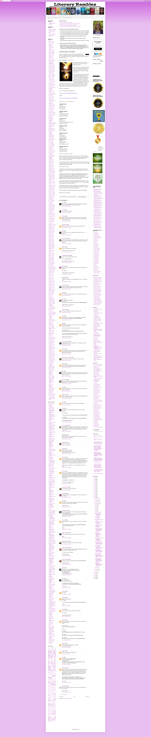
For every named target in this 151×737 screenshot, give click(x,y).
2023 (95, 482)
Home (48, 15)
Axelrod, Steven (52, 51)
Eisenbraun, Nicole (52, 129)
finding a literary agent (101, 148)
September (97, 503)
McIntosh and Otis (52, 531)
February (96, 569)
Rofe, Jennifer (51, 291)
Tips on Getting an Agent (98, 302)
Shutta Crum (50, 711)
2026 (95, 478)
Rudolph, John (51, 298)
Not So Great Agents (97, 291)
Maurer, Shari (51, 233)
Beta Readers (50, 664)
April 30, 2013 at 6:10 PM (66, 564)
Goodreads (71, 60)
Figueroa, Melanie (52, 139)
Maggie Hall (96, 263)
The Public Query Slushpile (97, 352)
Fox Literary (51, 466)
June (96, 507)
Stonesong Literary (52, 584)
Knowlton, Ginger (52, 206)
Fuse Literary (51, 469)
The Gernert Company (51, 600)
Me (52, 693)
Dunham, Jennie (52, 124)
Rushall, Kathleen (52, 300)
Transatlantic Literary (51, 614)
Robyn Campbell (65, 425)
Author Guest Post (52, 662)
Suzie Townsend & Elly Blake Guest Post (98, 190)
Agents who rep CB (52, 29)
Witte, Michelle (51, 389)
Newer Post (62, 696)
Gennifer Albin (96, 245)
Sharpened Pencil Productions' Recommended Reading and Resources (98, 347)
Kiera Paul (64, 457)
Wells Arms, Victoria (51, 374)
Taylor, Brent (51, 343)
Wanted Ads (52, 716)
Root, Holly (51, 294)
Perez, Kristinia (51, 271)
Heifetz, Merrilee (52, 175)
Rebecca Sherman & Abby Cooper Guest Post (98, 198)
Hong (63, 387)
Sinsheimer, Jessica (51, 317)
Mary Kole (95, 266)
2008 (95, 578)
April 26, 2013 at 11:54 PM (66, 360)
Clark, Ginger (51, 98)
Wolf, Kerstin (51, 390)
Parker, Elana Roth (52, 268)
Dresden (50, 447)
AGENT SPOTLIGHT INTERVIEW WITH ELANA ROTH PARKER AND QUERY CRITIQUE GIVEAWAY (98, 454)
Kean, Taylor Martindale (51, 199)
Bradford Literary (52, 426)
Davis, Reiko (51, 111)
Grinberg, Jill (51, 163)
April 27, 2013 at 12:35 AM (66, 367)
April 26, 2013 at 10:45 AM (66, 227)
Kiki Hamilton (96, 257)
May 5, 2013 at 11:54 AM (66, 647)
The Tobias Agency (52, 608)
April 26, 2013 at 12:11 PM (66, 274)
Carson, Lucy (51, 83)
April (96, 510)
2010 (95, 575)
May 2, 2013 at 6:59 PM (66, 616)
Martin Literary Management (51, 529)
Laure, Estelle (51, 214)
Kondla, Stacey (51, 208)
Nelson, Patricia (51, 254)
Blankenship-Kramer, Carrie (51, 63)
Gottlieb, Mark (51, 156)
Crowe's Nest (96, 381)
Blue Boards (96, 311)
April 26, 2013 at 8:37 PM (66, 319)
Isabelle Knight (50, 685)
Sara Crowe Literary (51, 564)
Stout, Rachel (51, 339)
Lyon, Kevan (51, 223)
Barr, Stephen (51, 53)
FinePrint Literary (97, 390)
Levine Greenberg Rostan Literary (52, 512)
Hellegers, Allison (52, 176)
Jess (63, 202)
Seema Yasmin (53, 709)
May (96, 509)
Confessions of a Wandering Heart (97, 380)
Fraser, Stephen (51, 144)
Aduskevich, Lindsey (51, 46)
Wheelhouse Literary (51, 638)
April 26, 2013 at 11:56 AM (66, 262)
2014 (95, 496)
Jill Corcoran (96, 397)
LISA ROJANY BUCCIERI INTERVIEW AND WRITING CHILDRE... (98, 534)
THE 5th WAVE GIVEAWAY (97, 517)
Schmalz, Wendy (52, 307)
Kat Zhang (95, 253)
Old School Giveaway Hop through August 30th (68, 25)
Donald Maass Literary (51, 446)
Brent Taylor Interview (97, 217)
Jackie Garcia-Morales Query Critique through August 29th (70, 23)
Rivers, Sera (51, 286)
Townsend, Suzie (52, 351)
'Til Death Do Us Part (97, 462)
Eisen (63, 315)
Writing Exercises (97, 304)
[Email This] (80, 196)
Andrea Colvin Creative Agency (52, 415)
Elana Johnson (96, 240)
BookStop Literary (52, 424)
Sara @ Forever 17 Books (66, 357)
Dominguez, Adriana (51, 120)
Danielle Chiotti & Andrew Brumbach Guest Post (98, 203)
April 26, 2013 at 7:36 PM (66, 312)
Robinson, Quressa (52, 287)
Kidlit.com (95, 321)
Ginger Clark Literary (51, 476)
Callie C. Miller (54, 671)
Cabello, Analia (51, 79)
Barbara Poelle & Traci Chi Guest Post (98, 196)
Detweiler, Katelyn (52, 113)
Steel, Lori (50, 335)
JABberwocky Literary (51, 492)
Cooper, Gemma (52, 104)
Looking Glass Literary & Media (52, 518)
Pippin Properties (52, 548)
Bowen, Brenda (51, 67)
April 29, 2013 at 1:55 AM (66, 506)
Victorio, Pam (51, 361)
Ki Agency (50, 507)
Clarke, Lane (51, 99)
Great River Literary (52, 477)
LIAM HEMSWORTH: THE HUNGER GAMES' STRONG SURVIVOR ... (98, 560)
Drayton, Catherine (52, 123)
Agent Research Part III (98, 281)
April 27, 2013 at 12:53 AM (66, 383)
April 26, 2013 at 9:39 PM (66, 345)
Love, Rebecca (51, 219)
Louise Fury (96, 402)
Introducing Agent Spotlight (52, 24)
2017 (95, 491)
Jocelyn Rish (64, 379)
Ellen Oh (95, 241)
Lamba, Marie (51, 210)
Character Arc (96, 285)
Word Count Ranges (97, 303)
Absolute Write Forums (98, 309)
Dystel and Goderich (51, 453)
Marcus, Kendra (51, 231)
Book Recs (54, 669)
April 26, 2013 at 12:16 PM (66, 281)
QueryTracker (96, 339)
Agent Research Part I (97, 278)
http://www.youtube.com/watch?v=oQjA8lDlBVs (68, 97)
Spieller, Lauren (51, 333)
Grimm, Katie (51, 162)
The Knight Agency (52, 601)
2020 (95, 487)
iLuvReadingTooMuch (66, 255)
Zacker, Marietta (52, 397)
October (96, 501)
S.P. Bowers (64, 285)
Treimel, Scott (51, 352)
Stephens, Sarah (52, 337)
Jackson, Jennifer (52, 194)
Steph (63, 408)
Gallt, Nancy (51, 148)
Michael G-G (64, 442)
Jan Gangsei (50, 686)
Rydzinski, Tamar (52, 302)
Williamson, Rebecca (51, 386)
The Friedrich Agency (51, 596)
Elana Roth (96, 388)
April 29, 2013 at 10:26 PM (66, 537)
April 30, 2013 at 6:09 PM (66, 555)
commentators (99, 431)
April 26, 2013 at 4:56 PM (66, 306)
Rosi (63, 371)
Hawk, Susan (51, 174)
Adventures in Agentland (98, 364)
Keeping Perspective (97, 289)
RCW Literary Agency (51, 550)
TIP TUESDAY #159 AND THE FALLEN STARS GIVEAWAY (99, 543)
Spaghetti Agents (97, 296)
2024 (95, 481)
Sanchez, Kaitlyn (52, 303)
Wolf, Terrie (51, 393)
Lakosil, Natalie (51, 209)
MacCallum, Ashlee (52, 224)
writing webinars (100, 146)
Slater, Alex (51, 321)
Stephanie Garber (65, 541)
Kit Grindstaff (96, 258)
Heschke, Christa (52, 186)
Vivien (63, 298)
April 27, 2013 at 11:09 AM (66, 431)
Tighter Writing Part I (97, 298)
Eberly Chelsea (51, 128)
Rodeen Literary (51, 555)
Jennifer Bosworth (97, 248)
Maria (63, 500)
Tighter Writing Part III (97, 300)
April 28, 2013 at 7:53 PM (66, 497)
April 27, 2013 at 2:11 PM (66, 445)
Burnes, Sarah (51, 78)
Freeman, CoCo (51, 145)
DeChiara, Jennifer (52, 112)
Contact (97, 15)
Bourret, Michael (52, 66)
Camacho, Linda (52, 80)
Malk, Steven (51, 228)
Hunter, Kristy (51, 190)
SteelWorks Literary (51, 577)
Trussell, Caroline (52, 353)
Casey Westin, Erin (52, 84)
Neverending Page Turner (98, 407)
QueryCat (95, 338)
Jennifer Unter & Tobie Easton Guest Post (97, 201)
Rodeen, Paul (51, 289)
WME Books (51, 630)
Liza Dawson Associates (51, 516)
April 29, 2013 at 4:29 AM (66, 516)
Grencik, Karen (51, 161)
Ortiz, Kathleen (51, 263)
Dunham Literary (52, 449)
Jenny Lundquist (96, 250)
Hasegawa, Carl (51, 170)
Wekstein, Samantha (50, 372)
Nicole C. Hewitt (53, 697)
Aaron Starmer (54, 647)
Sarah (63, 292)
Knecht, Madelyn (52, 205)
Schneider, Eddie (52, 308)
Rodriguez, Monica (52, 290)
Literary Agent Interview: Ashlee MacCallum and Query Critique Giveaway (98, 442)
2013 (95, 497)
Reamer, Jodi (51, 277)
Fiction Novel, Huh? (97, 287)
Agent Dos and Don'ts (97, 277)
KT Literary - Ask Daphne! (98, 401)
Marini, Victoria (51, 232)
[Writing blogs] (98, 144)
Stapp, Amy (51, 334)
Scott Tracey (96, 270)
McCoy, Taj (51, 237)
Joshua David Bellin (65, 341)
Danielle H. (64, 394)
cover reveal (49, 721)
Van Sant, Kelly (51, 360)
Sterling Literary (51, 578)
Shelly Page (50, 710)
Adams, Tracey (51, 42)
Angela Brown (64, 224)
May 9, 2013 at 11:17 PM (66, 692)
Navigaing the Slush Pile (98, 405)
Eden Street (51, 457)
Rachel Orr (54, 701)
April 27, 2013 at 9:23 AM (66, 398)
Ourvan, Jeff (51, 266)
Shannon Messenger (97, 271)
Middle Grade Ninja (97, 326)
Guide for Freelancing (97, 319)
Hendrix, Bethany (52, 178)
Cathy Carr (51, 673)
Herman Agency (51, 481)
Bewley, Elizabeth (52, 60)
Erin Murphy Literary (51, 459)
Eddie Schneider (96, 385)
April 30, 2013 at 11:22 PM (66, 594)
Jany (63, 657)
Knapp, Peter (51, 204)
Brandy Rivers (96, 233)
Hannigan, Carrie (52, 168)
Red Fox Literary (52, 552)
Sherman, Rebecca (52, 312)
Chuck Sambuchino (97, 236)
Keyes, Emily (51, 201)
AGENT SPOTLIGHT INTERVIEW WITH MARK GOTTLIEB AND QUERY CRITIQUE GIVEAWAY (98, 459)
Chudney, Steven (52, 94)
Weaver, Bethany (52, 366)
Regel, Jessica (51, 278)
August (96, 504)
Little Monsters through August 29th (66, 22)
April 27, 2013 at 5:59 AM (66, 391)
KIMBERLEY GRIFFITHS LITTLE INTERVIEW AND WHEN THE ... (99, 564)
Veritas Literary (51, 626)
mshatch (63, 209)
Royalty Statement (97, 295)
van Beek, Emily (52, 356)
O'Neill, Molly (51, 259)
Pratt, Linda (51, 273)
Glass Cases (96, 393)
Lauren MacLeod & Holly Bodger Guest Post (98, 215)
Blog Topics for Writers (98, 283)
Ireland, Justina (51, 191)
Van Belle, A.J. (51, 357)
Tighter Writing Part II (97, 299)
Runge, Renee (51, 299)
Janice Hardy (96, 246)
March (96, 567)
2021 (95, 485)
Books (55, 670)
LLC (49, 509)
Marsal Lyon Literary (51, 527)
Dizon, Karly (51, 116)
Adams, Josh (51, 41)
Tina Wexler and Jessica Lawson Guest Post (98, 213)
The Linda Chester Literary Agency (52, 603)
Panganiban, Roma (52, 267)
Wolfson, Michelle (52, 394)
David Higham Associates (51, 442)
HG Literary (51, 478)
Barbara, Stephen (52, 52)
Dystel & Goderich (97, 384)
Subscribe (97, 48)
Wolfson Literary (52, 639)
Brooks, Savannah (52, 75)
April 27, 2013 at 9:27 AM (66, 404)
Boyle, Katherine (52, 70)
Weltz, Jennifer (51, 377)
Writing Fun (51, 642)
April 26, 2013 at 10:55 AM (66, 243)
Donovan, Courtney (52, 122)
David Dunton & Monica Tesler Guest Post (98, 207)
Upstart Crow (51, 624)
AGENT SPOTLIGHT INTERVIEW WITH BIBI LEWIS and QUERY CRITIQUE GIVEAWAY (98, 466)
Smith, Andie (51, 324)
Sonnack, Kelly (51, 330)
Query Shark (96, 337)
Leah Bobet (96, 261)
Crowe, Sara (51, 107)
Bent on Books (96, 372)
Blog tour (50, 665)
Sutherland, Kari (52, 341)
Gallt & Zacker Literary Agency (51, 471)
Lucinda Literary (51, 519)
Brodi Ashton (50, 671)
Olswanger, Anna (52, 262)
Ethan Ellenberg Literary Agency (51, 461)
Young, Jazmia (51, 395)
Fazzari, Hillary (51, 135)
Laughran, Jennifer (52, 213)
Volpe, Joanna (51, 362)
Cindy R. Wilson (65, 238)
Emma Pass (96, 242)
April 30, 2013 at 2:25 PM (66, 544)
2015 (95, 494)
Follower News (92, 15)
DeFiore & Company (50, 444)
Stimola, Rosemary (52, 338)
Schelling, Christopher (51, 305)
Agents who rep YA (52, 34)
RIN (62, 323)
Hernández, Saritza (52, 185)
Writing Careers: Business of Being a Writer (98, 357)
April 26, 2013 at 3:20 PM (66, 295)
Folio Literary (51, 465)
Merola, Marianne (52, 245)
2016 (95, 493)
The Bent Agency (52, 590)
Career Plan (50, 672)
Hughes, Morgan (52, 187)
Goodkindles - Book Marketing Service (97, 317)
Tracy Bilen (49, 714)
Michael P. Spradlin (51, 696)
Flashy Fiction (51, 464)
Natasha (63, 448)
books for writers (100, 147)
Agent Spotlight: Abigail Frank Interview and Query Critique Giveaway (98, 470)
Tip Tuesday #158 (98, 553)
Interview (53, 684)
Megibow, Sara (51, 244)
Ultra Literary (51, 622)
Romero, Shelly (51, 293)
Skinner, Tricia (51, 319)
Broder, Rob (51, 72)
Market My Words (97, 325)
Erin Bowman (96, 244)
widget (102, 431)
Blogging (49, 666)
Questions (53, 700)
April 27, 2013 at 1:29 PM (66, 438)
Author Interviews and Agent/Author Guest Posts (78, 15)
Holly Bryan (64, 667)
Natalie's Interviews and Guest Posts (54, 17)
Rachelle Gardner (97, 411)
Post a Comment (64, 694)
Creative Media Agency (51, 437)
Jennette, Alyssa (52, 196)
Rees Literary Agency (51, 554)
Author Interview (51, 663)
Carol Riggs (64, 493)
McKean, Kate (51, 241)
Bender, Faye (51, 57)
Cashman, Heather (52, 87)
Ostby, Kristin (51, 264)
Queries (49, 700)
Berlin (55, 663)
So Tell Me (54, 711)
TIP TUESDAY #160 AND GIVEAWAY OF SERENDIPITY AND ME (98, 530)
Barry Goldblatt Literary (98, 370)
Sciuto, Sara (51, 309)
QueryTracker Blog (97, 341)
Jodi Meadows (54, 686)
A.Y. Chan (49, 647)
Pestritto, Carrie (51, 272)
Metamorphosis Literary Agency (51, 535)
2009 (95, 577)
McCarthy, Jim (51, 235)
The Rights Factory (52, 605)
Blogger (77, 729)
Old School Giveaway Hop (98, 473)
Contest (51, 674)
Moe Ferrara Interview (97, 209)
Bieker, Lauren (51, 61)
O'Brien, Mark (51, 258)
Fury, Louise (51, 147)
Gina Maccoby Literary (51, 473)
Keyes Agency (51, 506)
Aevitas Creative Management (52, 410)
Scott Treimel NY (52, 565)
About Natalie (53, 15)
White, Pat (51, 384)
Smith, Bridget (51, 325)
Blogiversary (54, 666)
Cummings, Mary (52, 108)
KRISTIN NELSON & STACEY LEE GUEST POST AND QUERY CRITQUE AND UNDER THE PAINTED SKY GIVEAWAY (98, 448)
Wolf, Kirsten (51, 391)
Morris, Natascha (52, 250)
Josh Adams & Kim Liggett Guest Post (97, 211)
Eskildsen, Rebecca (51, 134)
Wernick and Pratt (52, 635)
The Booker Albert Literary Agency (52, 592)
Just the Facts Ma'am (97, 320)
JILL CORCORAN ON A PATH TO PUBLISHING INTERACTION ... (99, 539)
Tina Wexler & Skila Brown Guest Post (97, 225)
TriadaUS (50, 615)
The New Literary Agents (98, 419)
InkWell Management (51, 490)
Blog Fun (54, 664)
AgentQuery (96, 310)
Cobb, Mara (51, 103)
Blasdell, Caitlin (51, 65)
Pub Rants (95, 410)
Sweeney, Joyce (52, 342)
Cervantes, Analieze (51, 89)
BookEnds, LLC (96, 373)
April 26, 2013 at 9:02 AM (66, 212)
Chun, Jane (51, 95)
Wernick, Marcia (52, 378)
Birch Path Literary (52, 422)
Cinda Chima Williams (97, 237)
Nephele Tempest (97, 406)
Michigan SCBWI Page (67, 17)
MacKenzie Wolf (52, 521)
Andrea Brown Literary (51, 412)
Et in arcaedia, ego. (97, 389)
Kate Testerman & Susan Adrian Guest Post (98, 222)
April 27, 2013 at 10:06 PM (66, 467)
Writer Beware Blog (97, 355)
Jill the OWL (64, 309)
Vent (50, 625)
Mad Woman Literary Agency (51, 523)
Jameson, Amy (51, 195)
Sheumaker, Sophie (52, 313)
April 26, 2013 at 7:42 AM (66, 206)
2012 (95, 572)
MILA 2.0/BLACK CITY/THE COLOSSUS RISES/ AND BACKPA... (99, 547)
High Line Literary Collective (52, 483)
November (97, 500)
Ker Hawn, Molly (52, 200)
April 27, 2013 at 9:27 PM (66, 453)
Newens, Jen (51, 255)
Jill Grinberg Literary (51, 501)
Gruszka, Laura (51, 166)
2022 (95, 484)
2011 (95, 574)
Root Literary (51, 556)
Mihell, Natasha (51, 246)
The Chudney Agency (51, 594)
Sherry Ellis (54, 710)
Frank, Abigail (51, 143)
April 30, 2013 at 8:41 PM (66, 587)
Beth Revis (96, 232)
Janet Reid (96, 394)
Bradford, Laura (51, 71)
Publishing (54, 699)
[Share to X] (83, 196)
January (96, 570)
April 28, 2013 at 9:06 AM (66, 483)
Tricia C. (63, 348)
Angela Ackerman (65, 532)
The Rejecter (96, 420)
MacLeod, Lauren (52, 227)
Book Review (50, 670)
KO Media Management (51, 505)
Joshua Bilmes (96, 398)
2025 (95, 479)
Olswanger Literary (52, 541)
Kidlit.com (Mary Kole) (97, 400)
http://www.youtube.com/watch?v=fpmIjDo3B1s (68, 93)
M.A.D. (63, 567)
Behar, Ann (51, 56)
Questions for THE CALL (98, 294)
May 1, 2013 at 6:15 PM (66, 605)
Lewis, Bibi (51, 217)
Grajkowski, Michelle (51, 158)
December (97, 498)
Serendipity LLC (51, 567)
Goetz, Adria (51, 152)
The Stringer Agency (51, 607)
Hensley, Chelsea (52, 181)
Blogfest (54, 665)
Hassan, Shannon (52, 171)
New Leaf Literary (52, 540)
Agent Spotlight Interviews (63, 15)
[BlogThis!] (82, 196)
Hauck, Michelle (52, 172)
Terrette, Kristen (52, 347)
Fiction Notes (96, 315)
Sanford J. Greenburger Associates (51, 561)
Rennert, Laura (51, 282)
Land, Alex (51, 212)
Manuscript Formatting (98, 290)
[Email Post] (79, 196)
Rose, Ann (51, 295)
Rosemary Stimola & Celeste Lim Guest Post (98, 192)
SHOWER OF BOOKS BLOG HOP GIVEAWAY (99, 522)
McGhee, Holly (51, 239)
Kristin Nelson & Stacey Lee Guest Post (98, 219)
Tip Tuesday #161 (98, 512)
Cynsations (96, 314)
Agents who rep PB (52, 30)
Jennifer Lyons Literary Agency (51, 499)
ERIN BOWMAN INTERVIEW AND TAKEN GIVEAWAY (99, 550)
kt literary (50, 643)
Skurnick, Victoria (52, 320)
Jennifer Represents (97, 396)
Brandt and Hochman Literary (52, 428)
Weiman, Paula (51, 370)
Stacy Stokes (50, 712)
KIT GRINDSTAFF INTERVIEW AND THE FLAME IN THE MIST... (99, 556)
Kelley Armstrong (97, 254)
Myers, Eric (51, 251)
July (96, 506)
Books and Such (97, 374)
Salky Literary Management (51, 559)
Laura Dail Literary (52, 510)
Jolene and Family (65, 547)
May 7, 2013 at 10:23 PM (66, 682)
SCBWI (95, 344)
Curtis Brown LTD (52, 438)
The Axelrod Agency (51, 588)
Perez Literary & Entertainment (52, 547)
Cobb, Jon (50, 102)
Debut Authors (52, 676)
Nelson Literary (51, 539)
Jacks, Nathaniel (52, 192)
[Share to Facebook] (84, 196)
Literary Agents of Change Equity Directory (98, 324)
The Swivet (96, 422)
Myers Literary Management (51, 537)
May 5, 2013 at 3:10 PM (66, 653)
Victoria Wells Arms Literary (51, 628)
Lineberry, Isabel (52, 218)
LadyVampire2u (65, 510)
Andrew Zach (96, 367)
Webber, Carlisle (52, 367)
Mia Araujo (54, 695)
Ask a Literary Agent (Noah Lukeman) (97, 369)
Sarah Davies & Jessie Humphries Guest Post (98, 227)
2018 (95, 490)
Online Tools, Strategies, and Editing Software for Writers (98, 330)
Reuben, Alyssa (51, 285)
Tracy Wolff (52, 714)
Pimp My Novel (96, 333)
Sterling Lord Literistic (51, 580)
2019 (95, 488)
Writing (49, 720)
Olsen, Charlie (51, 260)
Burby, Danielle (51, 76)
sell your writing (100, 149)
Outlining (49, 698)
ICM (49, 488)
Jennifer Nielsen (96, 249)
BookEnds (51, 423)
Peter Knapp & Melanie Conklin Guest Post (98, 205)
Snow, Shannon (51, 327)
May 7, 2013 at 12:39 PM (66, 664)
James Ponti (54, 685)
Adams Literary (51, 408)
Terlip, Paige (51, 346)
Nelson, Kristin (51, 253)
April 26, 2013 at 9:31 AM (66, 221)
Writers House (51, 640)
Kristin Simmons (97, 259)
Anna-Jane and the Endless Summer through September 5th (70, 26)
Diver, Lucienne (51, 115)
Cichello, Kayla (51, 96)
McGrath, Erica (51, 240)
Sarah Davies (96, 414)
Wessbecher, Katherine (51, 380)
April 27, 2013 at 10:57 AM (66, 421)
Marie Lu (95, 265)
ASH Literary (51, 407)
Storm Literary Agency (51, 586)
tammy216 (64, 609)
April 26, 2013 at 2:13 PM (66, 289)
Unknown (63, 216)
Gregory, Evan (51, 159)
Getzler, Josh (51, 149)
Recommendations (51, 703)
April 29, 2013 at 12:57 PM (66, 529)
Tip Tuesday (53, 713)
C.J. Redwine (96, 235)
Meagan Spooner (97, 267)
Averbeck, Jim (51, 49)
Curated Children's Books (98, 313)
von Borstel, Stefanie (51, 365)
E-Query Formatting (97, 286)
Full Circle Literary (52, 468)
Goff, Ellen (51, 153)
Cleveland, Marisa (52, 100)
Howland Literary (52, 487)
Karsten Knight (96, 252)
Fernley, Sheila (51, 136)
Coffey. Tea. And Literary (98, 378)
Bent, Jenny (51, 58)
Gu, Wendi (51, 167)
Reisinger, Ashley (52, 281)
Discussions (50, 678)
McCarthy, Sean (52, 236)
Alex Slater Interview (97, 220)
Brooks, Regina (51, 74)
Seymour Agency (52, 568)
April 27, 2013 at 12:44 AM (66, 376)
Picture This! (96, 332)
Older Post (87, 696)
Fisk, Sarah (51, 140)
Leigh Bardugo (96, 262)
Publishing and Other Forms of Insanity (97, 335)
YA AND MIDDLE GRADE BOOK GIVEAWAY (98, 514)
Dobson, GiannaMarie (51, 118)
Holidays (52, 683)
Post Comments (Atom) (68, 698)
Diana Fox (95, 383)
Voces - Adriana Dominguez (96, 425)
